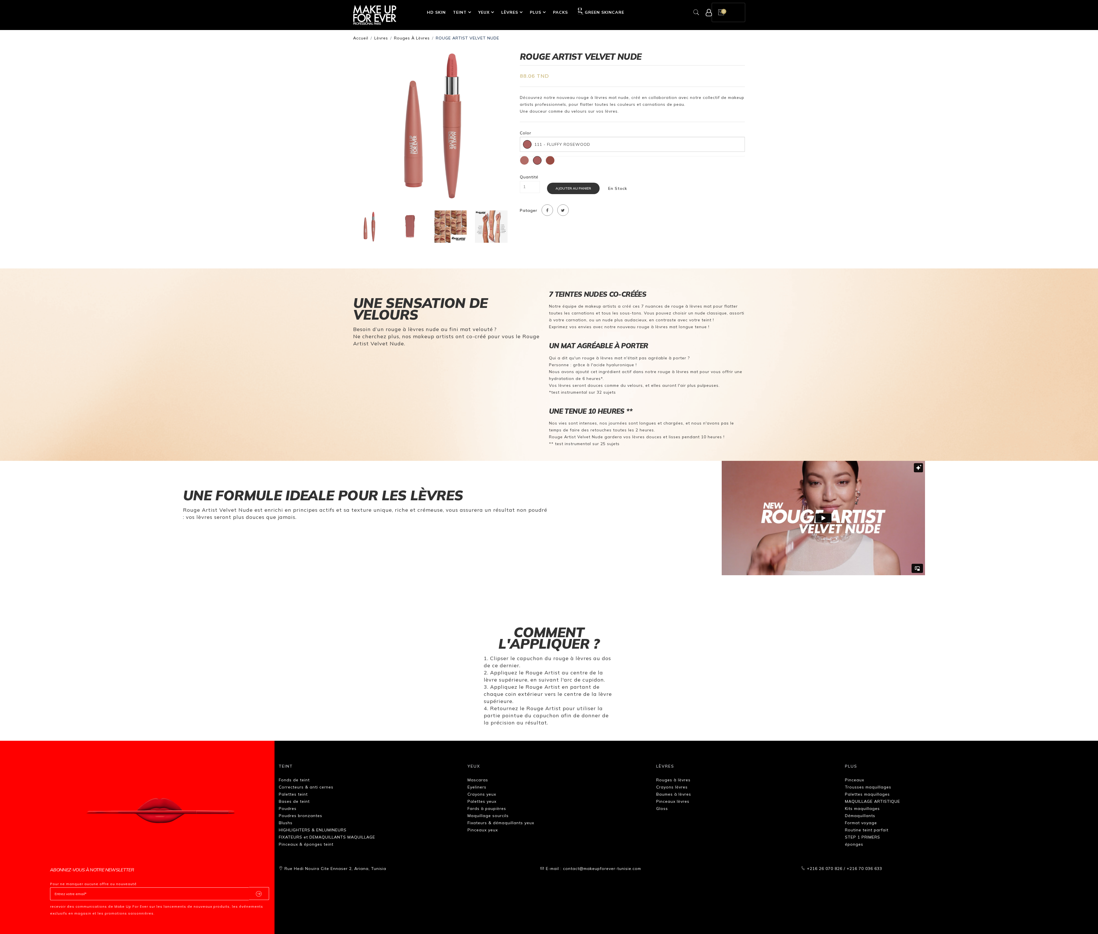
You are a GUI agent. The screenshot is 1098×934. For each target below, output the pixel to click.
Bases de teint (294, 801)
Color (525, 133)
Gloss (662, 808)
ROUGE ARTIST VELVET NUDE (467, 38)
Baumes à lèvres (673, 794)
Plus (535, 12)
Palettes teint (293, 794)
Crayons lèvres (672, 787)
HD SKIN (436, 12)
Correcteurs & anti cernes (306, 787)
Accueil (360, 38)
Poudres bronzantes (300, 815)
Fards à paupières (487, 808)
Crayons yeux (482, 794)
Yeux (484, 12)
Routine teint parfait (866, 830)
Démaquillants (860, 815)
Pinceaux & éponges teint (306, 844)
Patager (528, 210)
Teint (460, 12)
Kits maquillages (862, 808)
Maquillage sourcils (488, 815)
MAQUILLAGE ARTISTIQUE (872, 801)
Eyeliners (477, 787)
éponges (854, 844)
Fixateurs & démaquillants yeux (501, 822)
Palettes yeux (482, 801)
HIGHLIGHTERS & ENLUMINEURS (313, 830)
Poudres (288, 808)
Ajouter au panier (573, 188)
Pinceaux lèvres (672, 801)
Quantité (529, 177)
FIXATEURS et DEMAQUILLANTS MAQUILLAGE (327, 837)
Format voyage (861, 822)
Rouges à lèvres (412, 38)
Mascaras (478, 779)
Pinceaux (854, 779)
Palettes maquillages (867, 794)
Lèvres (509, 12)
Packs (560, 12)
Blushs (286, 822)
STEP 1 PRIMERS (862, 837)
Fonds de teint (294, 779)
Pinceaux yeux (483, 830)
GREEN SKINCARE (604, 12)
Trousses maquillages (868, 787)
